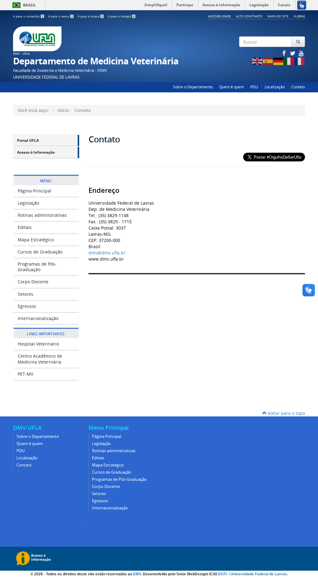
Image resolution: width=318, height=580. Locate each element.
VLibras (299, 16)
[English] (257, 61)
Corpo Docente (33, 282)
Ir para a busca (90, 16)
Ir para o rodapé (121, 16)
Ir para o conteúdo (28, 16)
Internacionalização (38, 318)
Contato (298, 87)
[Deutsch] (278, 61)
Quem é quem (231, 87)
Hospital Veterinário (38, 344)
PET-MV (25, 374)
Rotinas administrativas (42, 215)
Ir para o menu (60, 16)
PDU (254, 87)
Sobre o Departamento (193, 87)
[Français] (299, 61)
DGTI (223, 574)
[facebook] (284, 53)
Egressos (27, 306)
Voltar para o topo (285, 413)
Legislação (28, 203)
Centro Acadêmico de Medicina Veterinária (40, 358)
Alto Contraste (249, 16)
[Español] (268, 61)
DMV (137, 574)
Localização (275, 87)
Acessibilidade (219, 16)
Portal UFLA (28, 140)
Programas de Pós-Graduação (37, 266)
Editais (25, 227)
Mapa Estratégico (36, 240)
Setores (25, 294)
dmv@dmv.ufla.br (107, 253)
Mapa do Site (277, 16)
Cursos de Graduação (40, 252)
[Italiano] (289, 61)
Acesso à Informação (36, 152)
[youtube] (301, 53)
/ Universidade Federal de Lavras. (258, 574)
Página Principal (34, 191)
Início (63, 110)
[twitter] (293, 53)
